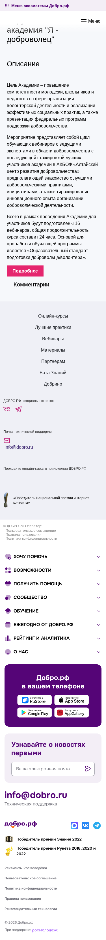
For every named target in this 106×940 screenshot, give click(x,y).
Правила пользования (24, 535)
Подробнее (25, 271)
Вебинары (53, 338)
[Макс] (74, 825)
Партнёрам (53, 361)
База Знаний (53, 372)
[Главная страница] (21, 824)
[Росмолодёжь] (45, 930)
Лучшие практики (53, 327)
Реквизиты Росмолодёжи (26, 868)
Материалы (53, 350)
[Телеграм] (96, 825)
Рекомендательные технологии (31, 909)
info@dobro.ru (18, 447)
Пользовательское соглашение (31, 531)
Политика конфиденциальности (31, 539)
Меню (93, 21)
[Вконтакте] (85, 825)
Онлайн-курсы (53, 316)
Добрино (53, 384)
